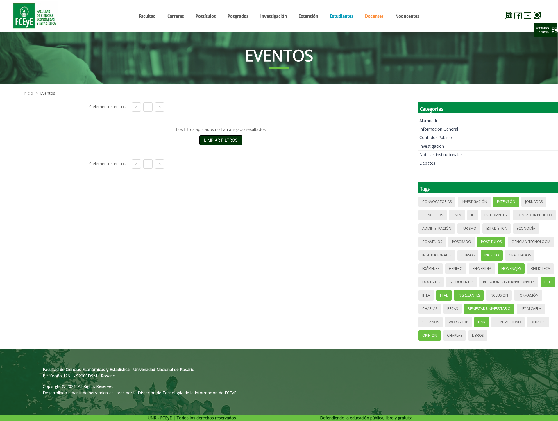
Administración (436, 228)
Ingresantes (469, 295)
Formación (528, 295)
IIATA (457, 215)
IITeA (426, 295)
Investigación (431, 146)
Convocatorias (437, 201)
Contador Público (435, 137)
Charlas (429, 308)
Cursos (468, 255)
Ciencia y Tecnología (531, 241)
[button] (545, 30)
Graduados (520, 255)
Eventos (47, 93)
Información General (438, 129)
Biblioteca (540, 268)
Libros (478, 335)
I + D (548, 281)
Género (456, 268)
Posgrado (461, 241)
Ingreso (491, 255)
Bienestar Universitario (489, 308)
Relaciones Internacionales (508, 281)
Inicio (28, 93)
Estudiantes (495, 215)
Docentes (431, 281)
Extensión (506, 201)
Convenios (432, 241)
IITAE (444, 295)
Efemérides (482, 268)
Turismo (468, 228)
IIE (473, 215)
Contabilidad (508, 322)
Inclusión (499, 295)
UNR (481, 322)
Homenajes (511, 268)
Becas (452, 308)
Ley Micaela (531, 308)
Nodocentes (461, 281)
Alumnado (429, 120)
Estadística (496, 228)
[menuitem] (147, 16)
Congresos (432, 215)
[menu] (279, 15)
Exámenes (430, 268)
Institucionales (436, 255)
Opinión (429, 335)
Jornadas (534, 201)
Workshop (458, 322)
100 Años (430, 322)
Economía (526, 228)
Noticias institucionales (441, 154)
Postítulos (491, 241)
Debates (427, 163)
